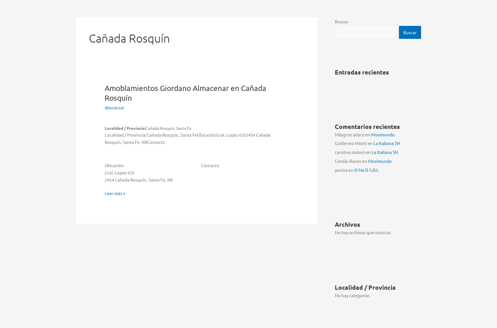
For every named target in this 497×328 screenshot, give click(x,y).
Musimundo (383, 134)
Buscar (341, 21)
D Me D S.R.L (366, 170)
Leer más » (115, 193)
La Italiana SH (387, 143)
